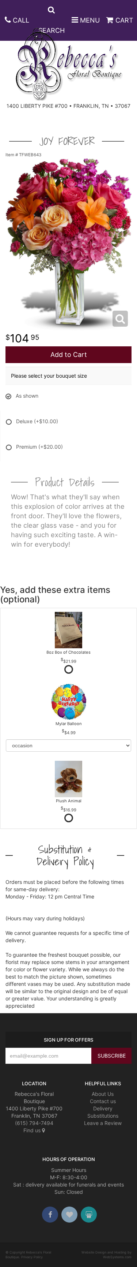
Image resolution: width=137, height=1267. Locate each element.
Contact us (103, 1101)
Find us (32, 1130)
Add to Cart (68, 354)
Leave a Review (103, 1123)
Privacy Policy (32, 1257)
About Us (103, 1094)
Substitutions (102, 1116)
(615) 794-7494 (34, 1123)
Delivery (103, 1108)
